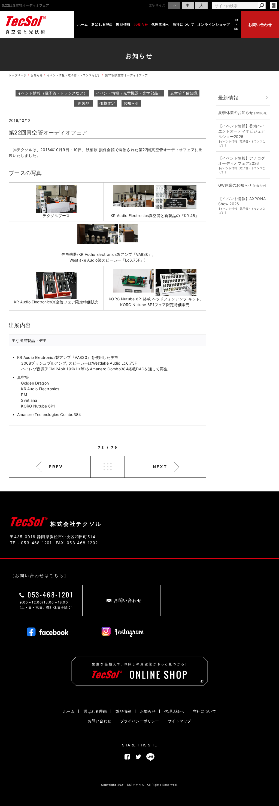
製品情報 (123, 24)
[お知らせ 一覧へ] (266, 98)
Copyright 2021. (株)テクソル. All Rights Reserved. (139, 784)
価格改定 (107, 103)
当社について (183, 24)
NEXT (160, 466)
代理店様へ (160, 24)
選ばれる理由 (102, 24)
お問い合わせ (260, 24)
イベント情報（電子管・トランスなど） (52, 93)
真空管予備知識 (184, 93)
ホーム (82, 24)
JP (236, 20)
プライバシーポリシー (139, 721)
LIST (107, 466)
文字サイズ (157, 5)
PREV (56, 466)
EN (236, 28)
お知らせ (141, 24)
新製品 (84, 103)
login (273, 5)
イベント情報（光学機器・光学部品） (129, 93)
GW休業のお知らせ (235, 185)
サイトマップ (179, 721)
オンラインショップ (214, 24)
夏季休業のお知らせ (235, 112)
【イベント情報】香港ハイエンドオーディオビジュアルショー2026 (241, 131)
